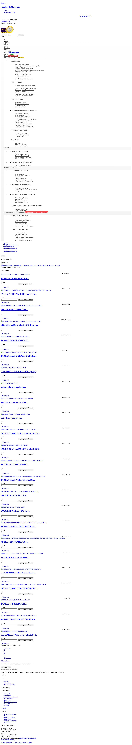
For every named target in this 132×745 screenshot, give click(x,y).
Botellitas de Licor (9, 12)
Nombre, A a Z (11, 265)
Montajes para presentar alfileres (23, 121)
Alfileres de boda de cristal (22, 156)
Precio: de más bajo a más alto (34, 265)
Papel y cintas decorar (20, 122)
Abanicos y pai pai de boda (22, 64)
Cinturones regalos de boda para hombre (25, 88)
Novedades (7, 683)
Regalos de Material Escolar (22, 104)
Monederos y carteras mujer (22, 76)
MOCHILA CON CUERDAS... (15, 464)
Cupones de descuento (10, 720)
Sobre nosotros (8, 698)
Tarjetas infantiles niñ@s (21, 146)
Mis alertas (7, 722)
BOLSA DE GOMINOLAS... (14, 495)
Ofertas (6, 681)
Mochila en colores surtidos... (14, 402)
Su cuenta (3, 708)
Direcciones (7, 719)
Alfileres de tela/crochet (21, 158)
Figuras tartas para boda (21, 133)
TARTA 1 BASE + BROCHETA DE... (18, 480)
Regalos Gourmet (19, 136)
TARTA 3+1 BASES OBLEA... (15, 278)
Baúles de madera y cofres (21, 113)
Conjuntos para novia (20, 236)
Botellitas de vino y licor (21, 87)
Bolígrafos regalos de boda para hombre (25, 85)
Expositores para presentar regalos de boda (26, 119)
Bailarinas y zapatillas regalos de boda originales (27, 66)
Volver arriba (5, 661)
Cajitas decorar (19, 118)
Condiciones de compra (11, 697)
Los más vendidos (9, 684)
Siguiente (7, 658)
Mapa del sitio (8, 703)
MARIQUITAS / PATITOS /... (14, 542)
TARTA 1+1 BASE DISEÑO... (14, 604)
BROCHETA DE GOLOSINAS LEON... (19, 325)
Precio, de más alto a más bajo (51, 265)
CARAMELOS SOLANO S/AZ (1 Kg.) (18, 371)
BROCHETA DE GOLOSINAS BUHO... (19, 588)
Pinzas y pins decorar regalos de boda (24, 126)
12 (5, 656)
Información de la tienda (7, 739)
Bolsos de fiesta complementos (23, 220)
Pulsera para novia (19, 238)
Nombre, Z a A (20, 265)
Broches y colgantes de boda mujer (24, 68)
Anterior (7, 648)
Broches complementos (21, 222)
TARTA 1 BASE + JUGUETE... (15, 340)
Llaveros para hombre (20, 91)
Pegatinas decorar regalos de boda (23, 123)
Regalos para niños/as (20, 106)
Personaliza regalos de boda (22, 125)
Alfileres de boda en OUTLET (23, 165)
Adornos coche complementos (22, 219)
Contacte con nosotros (10, 702)
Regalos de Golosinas (10, 7)
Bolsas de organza (19, 115)
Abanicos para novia (20, 233)
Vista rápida (5, 287)
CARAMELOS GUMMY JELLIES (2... (19, 635)
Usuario (3, 3)
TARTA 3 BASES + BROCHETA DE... (18, 526)
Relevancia (4, 265)
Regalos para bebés (20, 105)
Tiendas (6, 705)
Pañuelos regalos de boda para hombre (25, 94)
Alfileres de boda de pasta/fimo (23, 157)
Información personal (10, 714)
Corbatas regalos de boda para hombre (24, 90)
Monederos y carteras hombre (22, 93)
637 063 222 (86, 16)
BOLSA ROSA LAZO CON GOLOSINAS (20, 449)
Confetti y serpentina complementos (24, 226)
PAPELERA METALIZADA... (15, 557)
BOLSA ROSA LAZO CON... (14, 309)
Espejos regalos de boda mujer (23, 71)
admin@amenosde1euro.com (27, 738)
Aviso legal (7, 695)
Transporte (7, 694)
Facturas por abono (9, 717)
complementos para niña (21, 224)
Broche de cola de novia (21, 234)
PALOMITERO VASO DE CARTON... (19, 294)
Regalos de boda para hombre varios (24, 95)
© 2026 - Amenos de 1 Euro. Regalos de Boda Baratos (16, 742)
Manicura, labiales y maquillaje (23, 74)
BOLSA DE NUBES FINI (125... (15, 511)
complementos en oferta (21, 223)
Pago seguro (7, 700)
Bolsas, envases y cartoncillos (22, 116)
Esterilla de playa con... (11, 418)
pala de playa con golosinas (13, 387)
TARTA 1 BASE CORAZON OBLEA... (19, 356)
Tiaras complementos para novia (23, 240)
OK (2, 256)
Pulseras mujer (19, 77)
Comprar (25, 284)
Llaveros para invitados (21, 73)
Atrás (5, 10)
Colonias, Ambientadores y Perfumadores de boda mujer (29, 70)
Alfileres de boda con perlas (22, 154)
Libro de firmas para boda (21, 135)
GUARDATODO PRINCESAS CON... (18, 573)
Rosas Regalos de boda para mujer (23, 78)
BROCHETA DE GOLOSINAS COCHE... (20, 433)
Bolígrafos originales (20, 67)
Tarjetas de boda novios (21, 144)
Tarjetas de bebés (19, 143)
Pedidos (6, 716)
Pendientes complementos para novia (24, 237)
